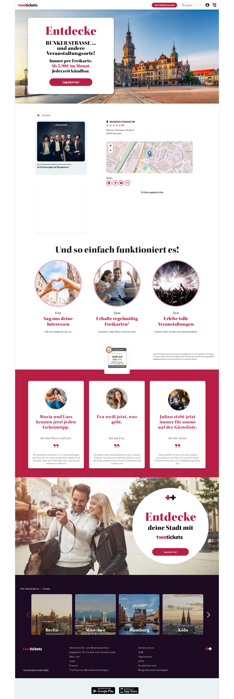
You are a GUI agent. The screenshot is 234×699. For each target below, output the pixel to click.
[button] (183, 5)
